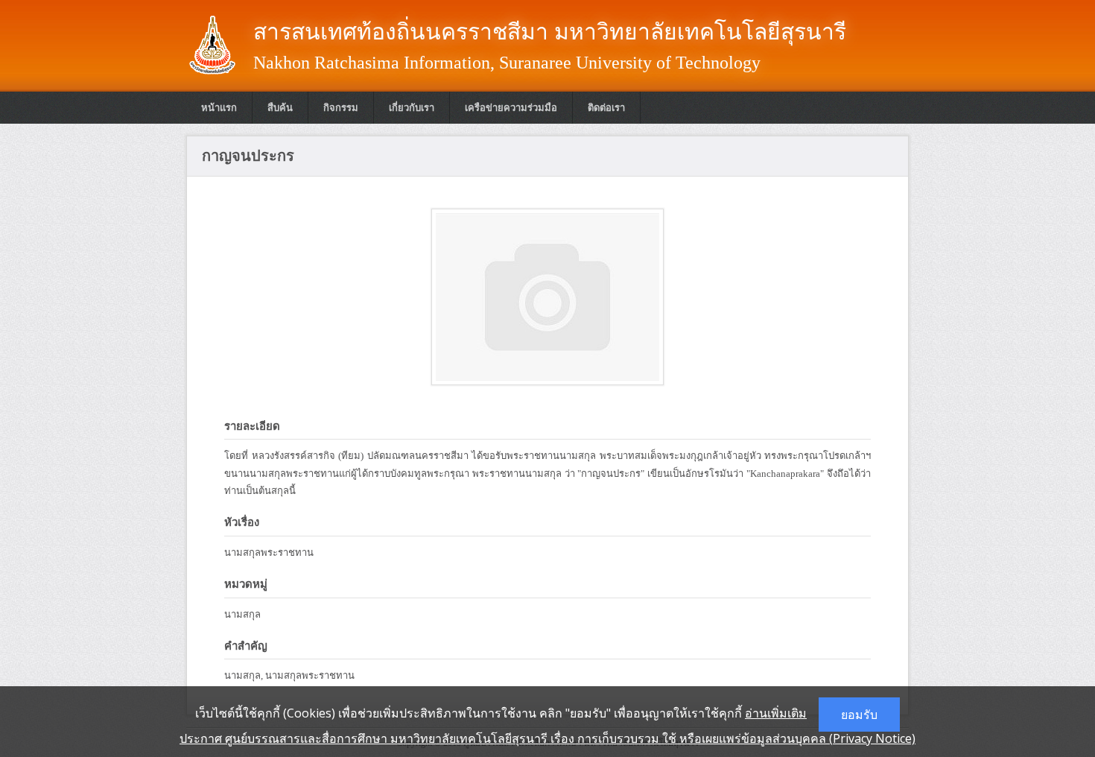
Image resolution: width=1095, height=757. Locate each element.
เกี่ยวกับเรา (411, 107)
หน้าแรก (219, 107)
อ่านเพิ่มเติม (776, 713)
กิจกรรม (340, 107)
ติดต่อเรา (606, 107)
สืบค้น (280, 107)
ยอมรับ (859, 714)
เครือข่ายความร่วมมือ (511, 107)
